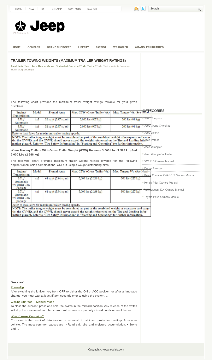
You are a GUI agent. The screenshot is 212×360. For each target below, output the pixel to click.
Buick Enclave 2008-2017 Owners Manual (169, 175)
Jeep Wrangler (152, 147)
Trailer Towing (87, 66)
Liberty (83, 47)
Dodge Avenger (153, 168)
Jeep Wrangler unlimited (158, 154)
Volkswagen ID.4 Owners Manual (164, 189)
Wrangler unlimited (149, 47)
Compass (34, 47)
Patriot (101, 47)
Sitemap (57, 9)
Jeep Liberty (17, 66)
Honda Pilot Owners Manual (161, 182)
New (31, 9)
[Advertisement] (74, 85)
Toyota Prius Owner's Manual (161, 197)
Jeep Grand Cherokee (157, 125)
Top (43, 9)
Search (92, 9)
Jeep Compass (153, 118)
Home (18, 9)
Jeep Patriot (151, 140)
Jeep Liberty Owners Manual (39, 66)
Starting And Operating (67, 66)
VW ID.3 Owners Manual (159, 161)
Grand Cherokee (59, 47)
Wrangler (120, 47)
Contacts (74, 9)
